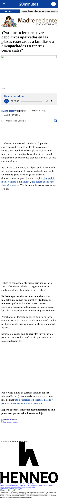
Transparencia (8, 485)
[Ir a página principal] (28, 4)
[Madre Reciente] (29, 22)
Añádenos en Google (15, 121)
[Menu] (4, 4)
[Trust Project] (7, 419)
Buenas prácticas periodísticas (12, 487)
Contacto (45, 485)
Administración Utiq (37, 485)
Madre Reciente (9, 111)
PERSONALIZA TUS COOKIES (21, 485)
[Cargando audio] (6, 101)
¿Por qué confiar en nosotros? (9, 422)
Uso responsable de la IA (28, 487)
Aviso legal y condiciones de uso (9, 484)
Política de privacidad (24, 484)
